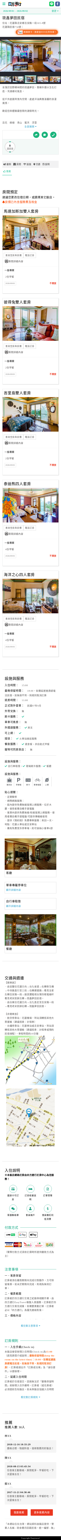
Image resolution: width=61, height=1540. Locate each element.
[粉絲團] (45, 135)
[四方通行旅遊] (15, 5)
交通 (38, 164)
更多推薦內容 (42, 1512)
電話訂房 (29, 255)
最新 (9, 164)
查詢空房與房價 (13, 255)
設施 (29, 164)
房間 (18, 164)
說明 (47, 164)
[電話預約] (53, 135)
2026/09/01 (10, 283)
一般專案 (9, 270)
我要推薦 (19, 1512)
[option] (30, 854)
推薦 (8, 171)
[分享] (36, 135)
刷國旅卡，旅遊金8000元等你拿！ (39, 32)
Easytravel (35, 1538)
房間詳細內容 (15, 261)
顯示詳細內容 (13, 890)
